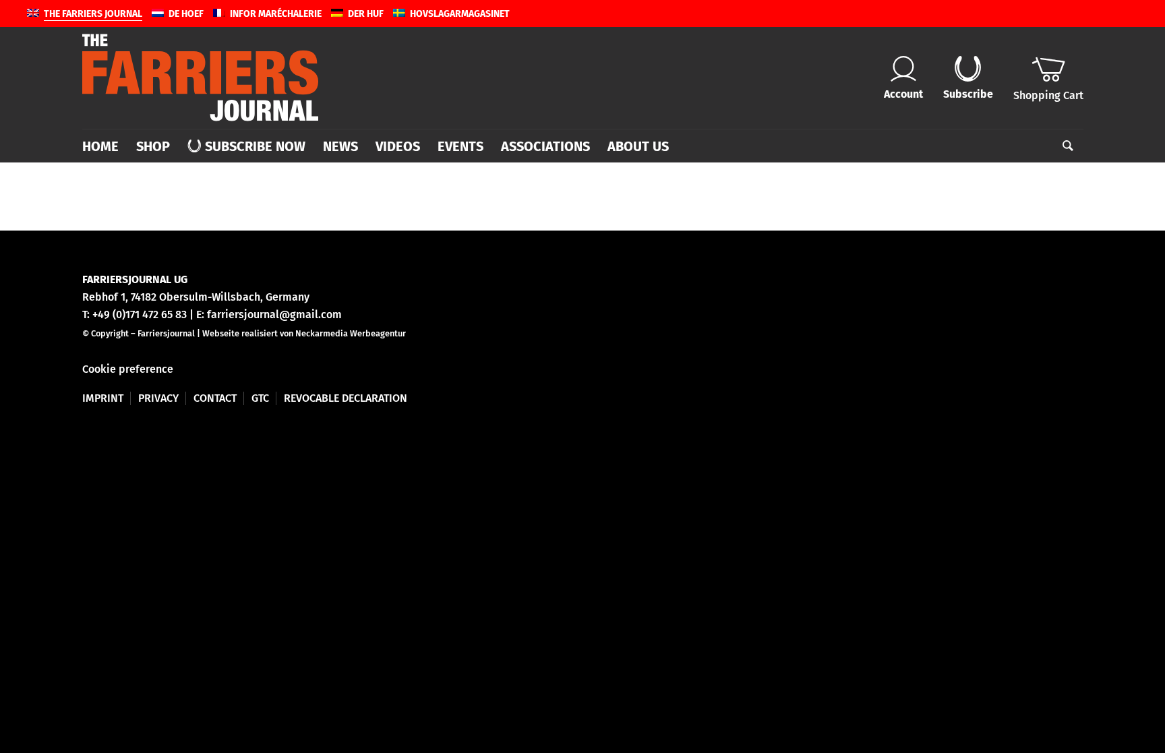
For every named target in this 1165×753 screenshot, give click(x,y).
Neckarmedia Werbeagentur (350, 333)
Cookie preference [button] (127, 369)
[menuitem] (104, 146)
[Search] (1063, 146)
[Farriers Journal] (200, 77)
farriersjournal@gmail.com (274, 314)
